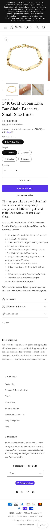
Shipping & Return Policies (16, 390)
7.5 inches (9, 159)
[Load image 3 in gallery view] (38, 89)
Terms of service (36, 516)
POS (25, 513)
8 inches (25, 159)
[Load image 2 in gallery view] (25, 89)
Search (8, 396)
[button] (6, 27)
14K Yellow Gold (13, 142)
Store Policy (10, 402)
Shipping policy (33, 520)
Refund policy (22, 516)
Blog (7, 427)
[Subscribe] (40, 473)
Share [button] (6, 323)
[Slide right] (47, 90)
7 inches (25, 153)
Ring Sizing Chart (12, 421)
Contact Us (9, 384)
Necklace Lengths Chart (15, 414)
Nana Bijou (19, 513)
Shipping (5, 124)
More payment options (25, 195)
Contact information (26, 525)
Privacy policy (18, 520)
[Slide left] (2, 90)
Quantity (5, 165)
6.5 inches (9, 153)
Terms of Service (12, 408)
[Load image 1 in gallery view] (12, 89)
